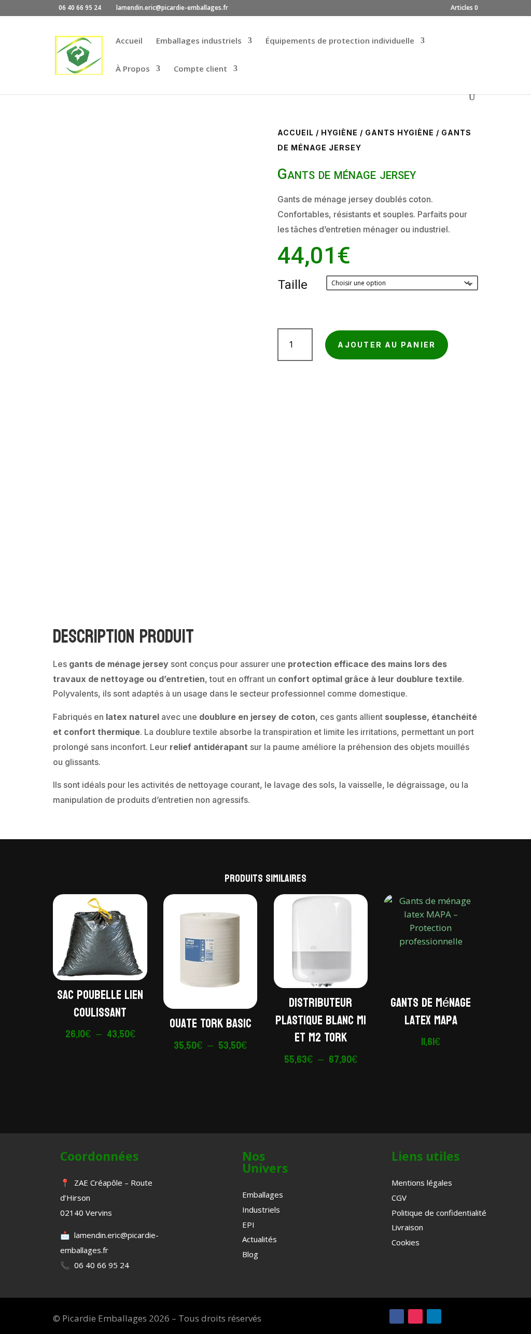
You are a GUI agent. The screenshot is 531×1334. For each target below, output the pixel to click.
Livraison (407, 1227)
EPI (248, 1224)
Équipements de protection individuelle (340, 41)
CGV (399, 1197)
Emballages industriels (199, 41)
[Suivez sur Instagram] (415, 1316)
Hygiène (339, 132)
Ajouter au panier (387, 344)
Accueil (129, 41)
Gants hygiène (399, 132)
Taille (293, 284)
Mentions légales (422, 1182)
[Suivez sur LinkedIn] (434, 1316)
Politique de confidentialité (439, 1212)
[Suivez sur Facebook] (396, 1316)
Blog (250, 1254)
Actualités (259, 1239)
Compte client (200, 69)
